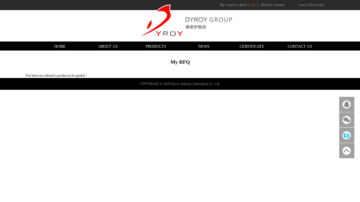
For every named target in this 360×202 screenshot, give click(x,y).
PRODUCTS (156, 46)
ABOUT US (108, 46)
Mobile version (273, 5)
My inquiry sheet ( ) (237, 5)
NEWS (204, 46)
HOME (60, 46)
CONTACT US (300, 46)
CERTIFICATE (252, 46)
